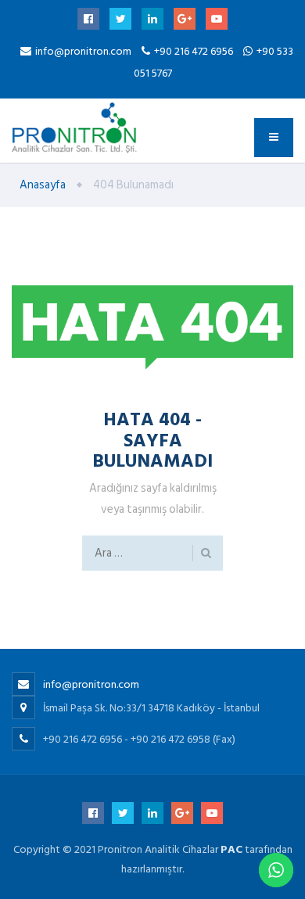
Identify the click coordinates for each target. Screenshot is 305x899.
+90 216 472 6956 (194, 51)
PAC (231, 849)
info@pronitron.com (83, 51)
